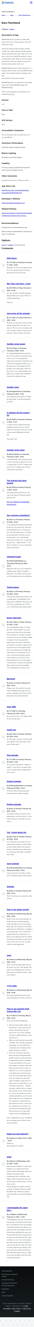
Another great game (16, 450)
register (10, 245)
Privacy (19, 1308)
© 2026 (25, 1306)
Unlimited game (14, 557)
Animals (10, 887)
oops (9, 955)
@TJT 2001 (12, 986)
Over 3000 (11, 707)
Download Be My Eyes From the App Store (9, 1284)
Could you (11, 730)
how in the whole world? (18, 910)
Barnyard (11, 679)
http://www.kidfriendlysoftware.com (13, 203)
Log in (4, 245)
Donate (4, 1276)
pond (9, 1157)
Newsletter (5, 1289)
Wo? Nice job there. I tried (18, 284)
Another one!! (13, 387)
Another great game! (16, 344)
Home (3, 15)
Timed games (13, 587)
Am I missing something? (18, 515)
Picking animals (14, 781)
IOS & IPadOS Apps (25, 15)
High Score (12, 258)
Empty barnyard (14, 618)
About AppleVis (7, 1271)
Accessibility (7, 1308)
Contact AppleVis (7, 1296)
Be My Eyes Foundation (10, 1274)
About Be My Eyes (8, 1280)
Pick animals (12, 755)
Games (12, 29)
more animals (13, 864)
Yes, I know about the (16, 832)
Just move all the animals (18, 313)
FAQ (3, 1292)
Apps (12, 15)
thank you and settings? (18, 1134)
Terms (13, 1308)
